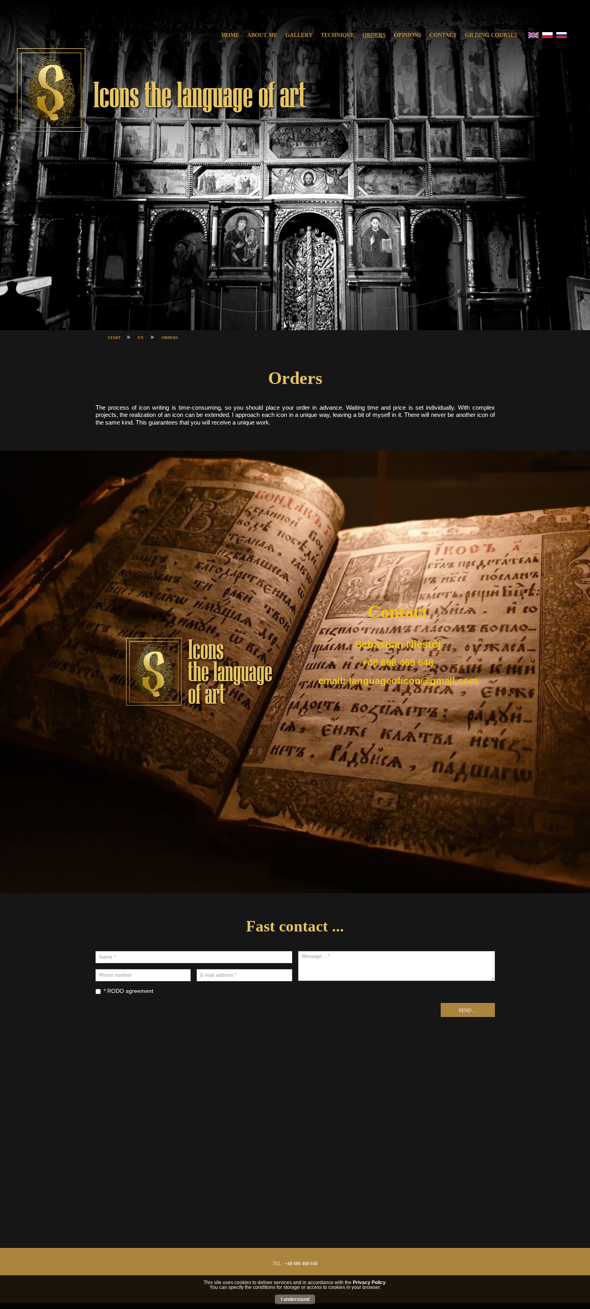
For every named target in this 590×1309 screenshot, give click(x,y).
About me (262, 35)
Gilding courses (491, 35)
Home (230, 35)
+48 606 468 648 (301, 1263)
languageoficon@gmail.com (413, 680)
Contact (443, 35)
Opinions (407, 35)
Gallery (299, 35)
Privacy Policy (369, 1282)
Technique (337, 35)
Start (114, 337)
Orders (374, 35)
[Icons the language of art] (160, 91)
